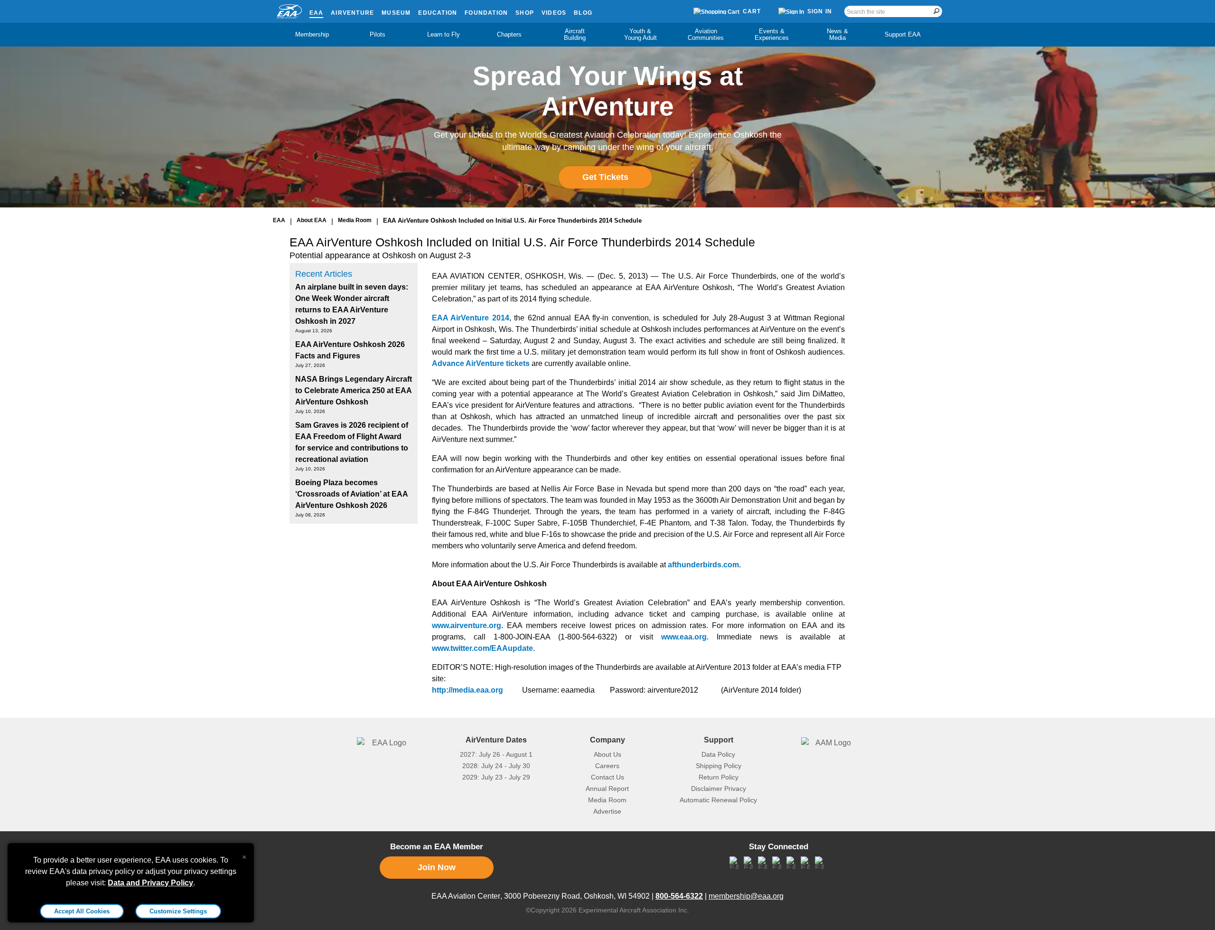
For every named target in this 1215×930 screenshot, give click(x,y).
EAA (316, 12)
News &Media (837, 34)
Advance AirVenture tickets (481, 363)
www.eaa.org (684, 637)
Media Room (355, 220)
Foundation (486, 12)
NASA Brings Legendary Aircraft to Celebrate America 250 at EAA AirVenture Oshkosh (353, 390)
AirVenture (352, 12)
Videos (554, 12)
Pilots (377, 34)
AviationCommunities (706, 34)
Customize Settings (178, 911)
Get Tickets (605, 177)
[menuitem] (312, 35)
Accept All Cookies (82, 911)
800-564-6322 (679, 896)
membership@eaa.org (746, 896)
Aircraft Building (575, 34)
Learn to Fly (443, 34)
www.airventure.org (466, 625)
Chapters (509, 34)
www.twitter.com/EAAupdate (482, 648)
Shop (524, 12)
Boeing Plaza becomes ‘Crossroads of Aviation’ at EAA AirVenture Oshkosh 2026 (351, 494)
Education (437, 12)
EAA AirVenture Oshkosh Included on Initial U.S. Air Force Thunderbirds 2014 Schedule (512, 220)
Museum (396, 12)
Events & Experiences (772, 34)
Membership (312, 34)
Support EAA (903, 34)
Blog (583, 12)
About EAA (312, 220)
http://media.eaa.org (467, 690)
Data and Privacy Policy (150, 883)
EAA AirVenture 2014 (470, 318)
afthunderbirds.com (703, 565)
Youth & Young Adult (640, 34)
